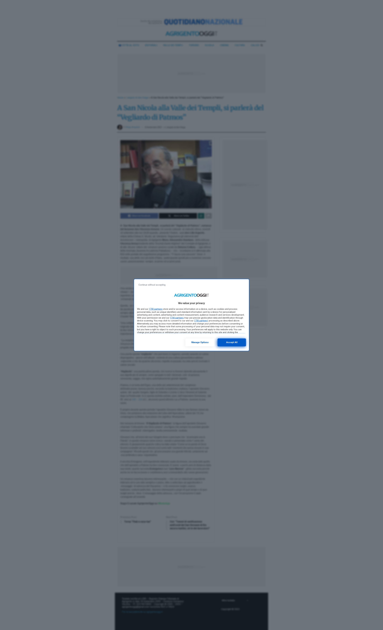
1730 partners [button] (155, 309)
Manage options (200, 342)
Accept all (231, 342)
